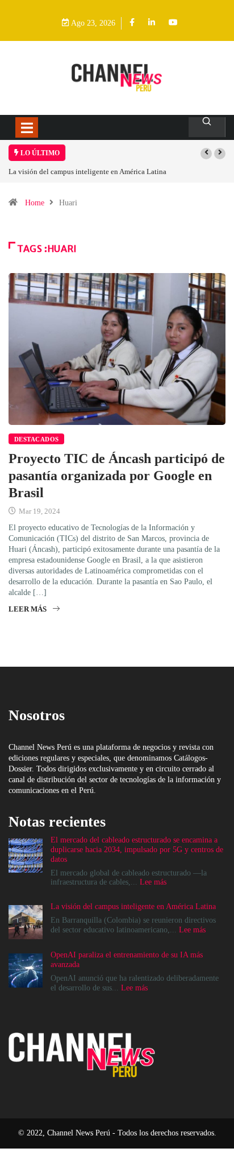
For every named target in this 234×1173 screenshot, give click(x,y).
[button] (206, 153)
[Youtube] (173, 23)
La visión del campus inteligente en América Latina (87, 171)
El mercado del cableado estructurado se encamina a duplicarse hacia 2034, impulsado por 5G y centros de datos (137, 850)
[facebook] (132, 23)
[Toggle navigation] (27, 127)
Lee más (153, 882)
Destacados (36, 439)
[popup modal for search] (207, 127)
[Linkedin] (151, 23)
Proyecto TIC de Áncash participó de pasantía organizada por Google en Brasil (117, 475)
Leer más (28, 609)
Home (34, 203)
